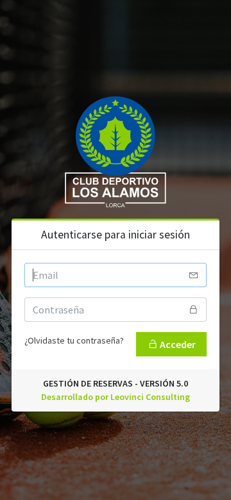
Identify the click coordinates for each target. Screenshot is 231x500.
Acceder (177, 344)
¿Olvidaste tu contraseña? (74, 340)
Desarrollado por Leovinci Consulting (115, 397)
